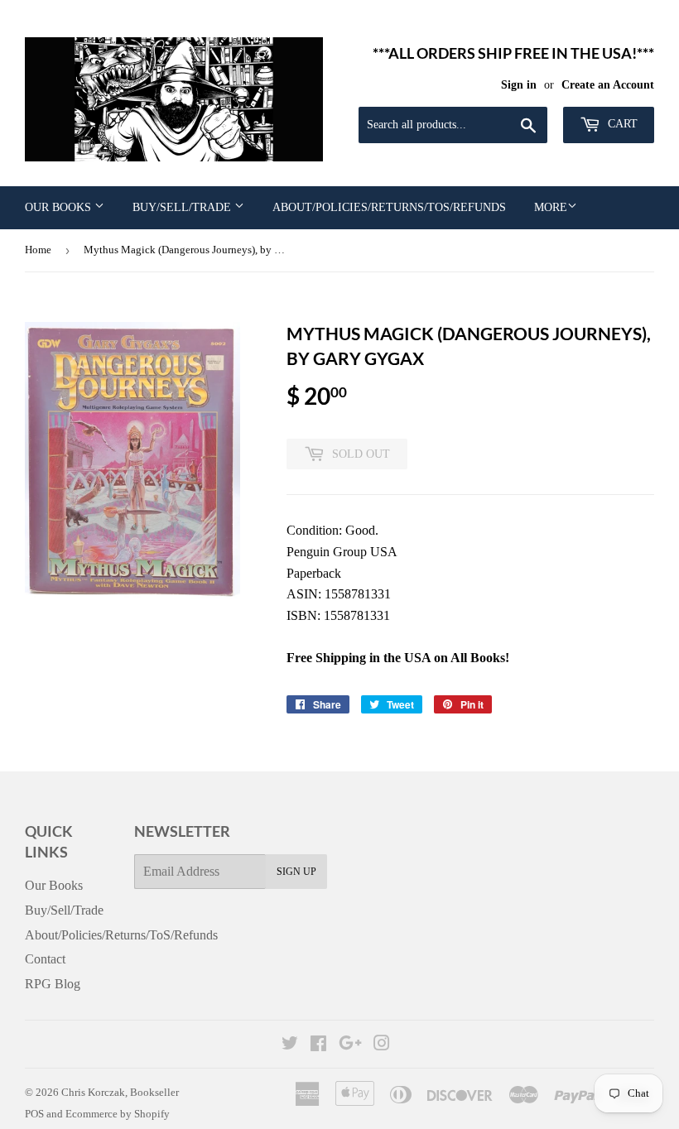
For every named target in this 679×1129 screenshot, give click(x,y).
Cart (621, 124)
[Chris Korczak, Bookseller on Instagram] (381, 1045)
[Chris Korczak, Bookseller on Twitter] (290, 1045)
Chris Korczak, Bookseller (120, 1092)
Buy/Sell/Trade (183, 207)
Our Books (59, 207)
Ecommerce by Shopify (117, 1113)
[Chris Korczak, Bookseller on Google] (350, 1045)
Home (38, 249)
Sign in (519, 85)
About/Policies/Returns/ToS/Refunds (389, 207)
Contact (45, 959)
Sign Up (296, 871)
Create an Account (607, 85)
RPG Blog (52, 984)
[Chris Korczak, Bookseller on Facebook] (318, 1045)
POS (34, 1113)
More (550, 207)
